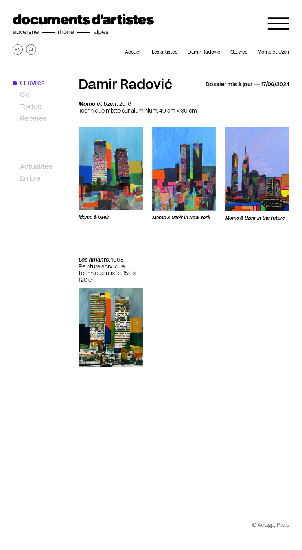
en (18, 49)
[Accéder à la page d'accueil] (83, 25)
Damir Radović (125, 84)
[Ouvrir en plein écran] (111, 168)
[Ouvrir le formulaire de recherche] (31, 49)
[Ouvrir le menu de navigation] (278, 24)
